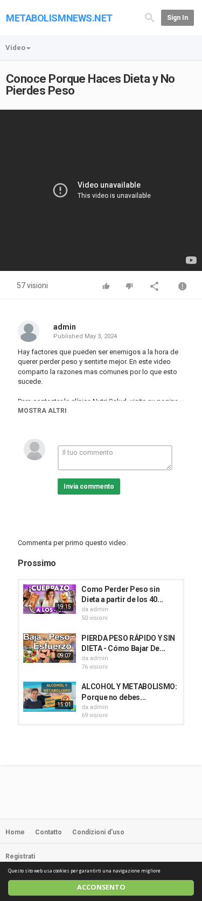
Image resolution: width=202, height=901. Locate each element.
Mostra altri (42, 410)
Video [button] (15, 48)
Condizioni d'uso (98, 832)
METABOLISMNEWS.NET (59, 18)
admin (64, 327)
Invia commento (89, 486)
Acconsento (101, 887)
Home (15, 832)
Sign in (177, 18)
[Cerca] (149, 17)
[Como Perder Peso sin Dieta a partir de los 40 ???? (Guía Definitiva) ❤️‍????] (49, 599)
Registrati (20, 856)
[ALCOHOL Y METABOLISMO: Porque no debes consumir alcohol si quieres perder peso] (49, 696)
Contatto (48, 832)
